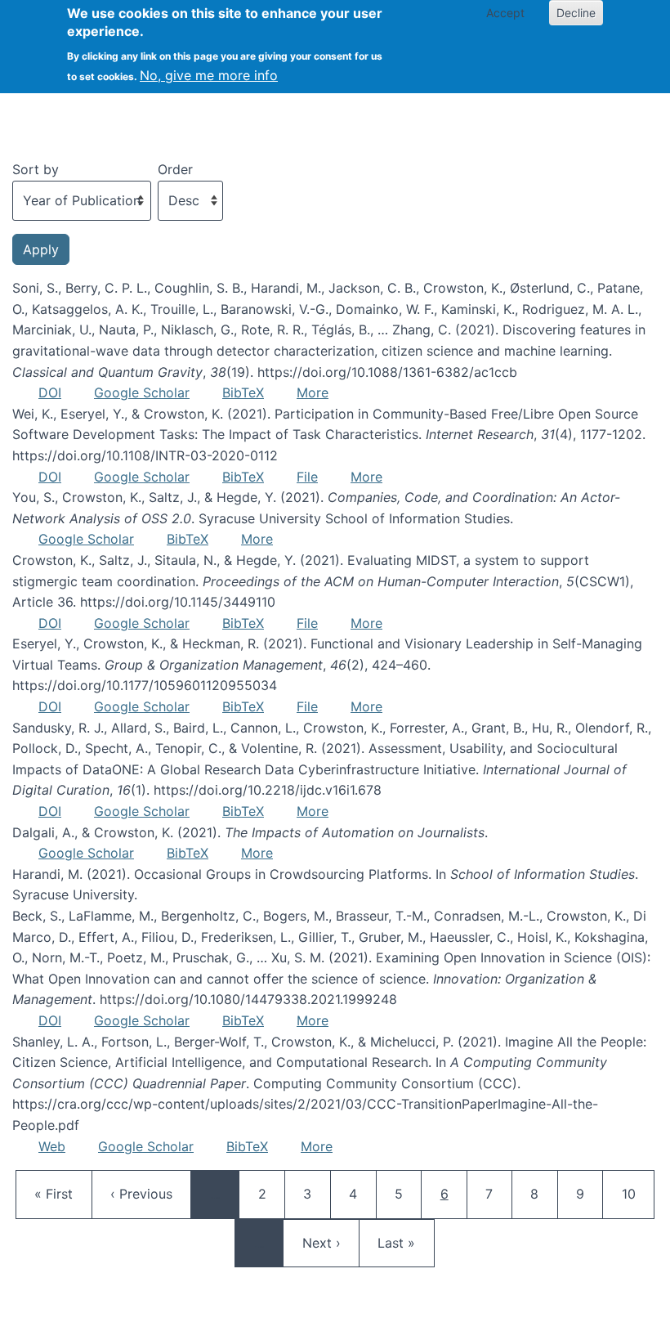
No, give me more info (209, 75)
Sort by (35, 169)
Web (51, 1146)
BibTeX (243, 392)
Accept (505, 13)
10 (636, 1193)
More (312, 392)
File (307, 476)
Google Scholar (142, 392)
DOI (49, 392)
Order (175, 169)
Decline (576, 13)
